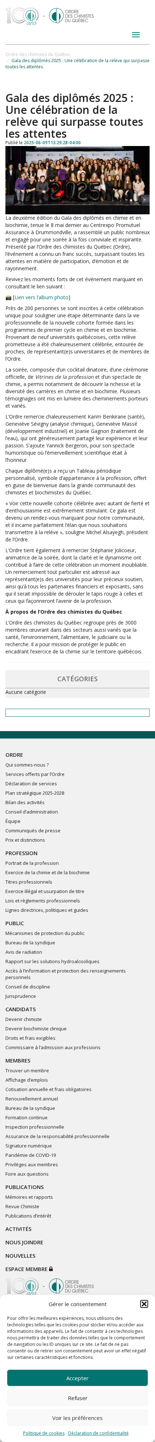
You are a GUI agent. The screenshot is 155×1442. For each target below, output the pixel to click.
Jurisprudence (20, 996)
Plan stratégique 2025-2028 (34, 793)
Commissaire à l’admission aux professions (53, 1047)
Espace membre (27, 1269)
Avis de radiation (23, 952)
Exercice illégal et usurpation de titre (44, 891)
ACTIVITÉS (18, 1228)
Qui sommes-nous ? (27, 764)
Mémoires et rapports (29, 1197)
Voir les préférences (77, 1417)
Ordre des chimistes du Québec (38, 54)
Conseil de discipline (27, 986)
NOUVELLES (20, 1255)
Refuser (78, 1398)
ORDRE (14, 754)
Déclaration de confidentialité (98, 1433)
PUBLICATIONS (24, 1186)
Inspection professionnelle (34, 1127)
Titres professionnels (28, 882)
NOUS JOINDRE (24, 1242)
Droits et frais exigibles (30, 1038)
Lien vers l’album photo (41, 297)
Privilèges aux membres (31, 1164)
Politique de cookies (44, 1433)
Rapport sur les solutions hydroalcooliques (52, 961)
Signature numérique (28, 1145)
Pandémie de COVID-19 (30, 1155)
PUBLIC (14, 923)
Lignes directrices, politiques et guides (46, 910)
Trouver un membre (27, 1070)
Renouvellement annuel (31, 1098)
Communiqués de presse (33, 830)
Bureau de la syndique (30, 942)
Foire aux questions (27, 1174)
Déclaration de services (31, 783)
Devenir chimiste (23, 1019)
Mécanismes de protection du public (44, 933)
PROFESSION (21, 853)
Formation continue (26, 1117)
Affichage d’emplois (26, 1080)
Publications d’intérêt (28, 1216)
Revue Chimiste (22, 1206)
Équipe (13, 821)
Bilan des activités (25, 802)
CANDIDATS (20, 1009)
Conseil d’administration (31, 811)
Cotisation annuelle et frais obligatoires (48, 1089)
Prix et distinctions (25, 840)
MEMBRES (17, 1060)
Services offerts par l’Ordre (35, 774)
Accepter (77, 1378)
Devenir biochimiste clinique (36, 1028)
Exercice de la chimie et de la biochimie (47, 872)
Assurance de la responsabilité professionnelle (57, 1136)
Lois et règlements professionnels (42, 900)
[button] (144, 1304)
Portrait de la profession (32, 863)
